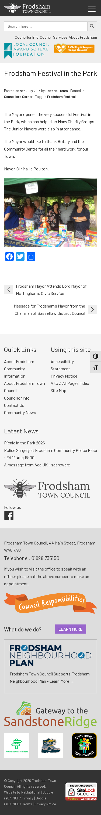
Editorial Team (57, 91)
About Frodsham (83, 37)
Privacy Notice (64, 375)
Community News (20, 412)
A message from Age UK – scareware (37, 464)
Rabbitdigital (30, 792)
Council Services (54, 37)
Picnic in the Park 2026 (24, 442)
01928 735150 (45, 558)
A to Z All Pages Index (70, 383)
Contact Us (14, 405)
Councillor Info (27, 37)
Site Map (58, 390)
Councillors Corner (18, 96)
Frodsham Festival (61, 96)
